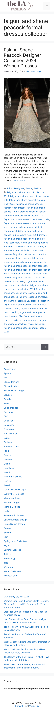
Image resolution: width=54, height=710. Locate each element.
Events (28, 188)
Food (6, 451)
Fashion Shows (11, 446)
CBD (6, 416)
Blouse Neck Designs (14, 390)
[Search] (44, 347)
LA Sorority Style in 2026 (16, 596)
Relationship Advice (14, 515)
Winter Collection (12, 571)
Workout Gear (11, 575)
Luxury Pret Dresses (14, 494)
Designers (19, 188)
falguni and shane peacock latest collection (25, 266)
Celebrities (9, 420)
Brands (7, 399)
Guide (7, 463)
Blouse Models (11, 386)
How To (8, 481)
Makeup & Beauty (12, 498)
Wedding (8, 567)
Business (8, 412)
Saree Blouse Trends (14, 524)
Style (6, 545)
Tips (6, 562)
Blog (6, 377)
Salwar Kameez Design (15, 519)
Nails (6, 511)
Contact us (34, 706)
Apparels (8, 373)
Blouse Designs (11, 382)
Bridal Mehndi (11, 408)
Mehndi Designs (12, 502)
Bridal (10, 188)
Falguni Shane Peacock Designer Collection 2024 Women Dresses (22, 57)
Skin (6, 537)
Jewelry (8, 485)
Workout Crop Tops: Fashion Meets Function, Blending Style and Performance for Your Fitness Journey (26, 604)
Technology (9, 558)
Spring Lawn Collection (15, 541)
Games (7, 455)
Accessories (10, 369)
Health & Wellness (13, 476)
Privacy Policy (21, 706)
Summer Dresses (12, 550)
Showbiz (8, 532)
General (8, 459)
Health (7, 472)
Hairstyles (9, 468)
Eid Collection (10, 433)
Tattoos (7, 554)
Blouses (8, 395)
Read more (19, 180)
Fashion (37, 188)
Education (9, 429)
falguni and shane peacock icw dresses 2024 (26, 219)
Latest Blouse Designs (15, 489)
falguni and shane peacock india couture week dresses (25, 250)
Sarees (7, 528)
